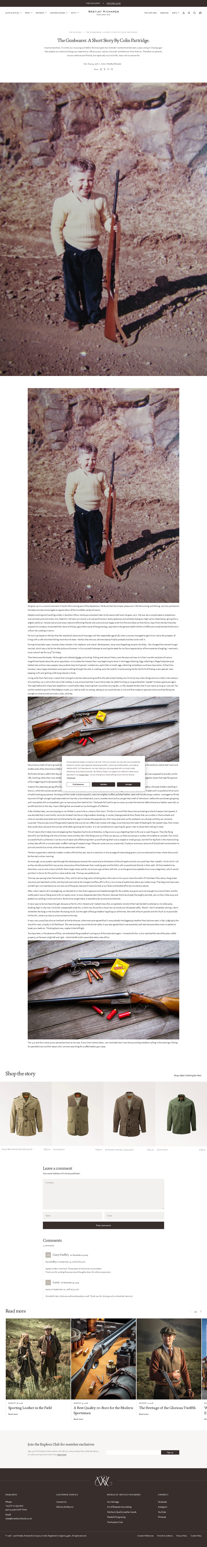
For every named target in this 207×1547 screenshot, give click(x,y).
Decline (103, 784)
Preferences (78, 784)
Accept (128, 784)
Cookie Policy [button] (84, 775)
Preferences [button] (71, 778)
